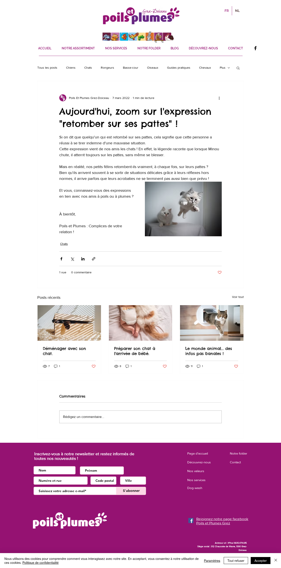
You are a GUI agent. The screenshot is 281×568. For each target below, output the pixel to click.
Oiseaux (152, 67)
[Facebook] (255, 48)
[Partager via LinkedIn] (83, 259)
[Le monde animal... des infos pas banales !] (211, 323)
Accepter (260, 560)
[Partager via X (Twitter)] (72, 259)
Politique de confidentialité (40, 562)
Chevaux (205, 67)
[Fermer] (275, 560)
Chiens (71, 67)
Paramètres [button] (212, 560)
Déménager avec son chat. (64, 351)
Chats (88, 67)
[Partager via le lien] (94, 259)
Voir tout (238, 297)
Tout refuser (235, 560)
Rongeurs (107, 67)
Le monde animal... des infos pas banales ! (208, 351)
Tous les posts (47, 67)
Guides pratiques (178, 67)
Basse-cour (130, 67)
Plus (222, 67)
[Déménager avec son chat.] (69, 323)
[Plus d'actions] (219, 97)
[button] (238, 68)
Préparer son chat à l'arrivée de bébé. (134, 351)
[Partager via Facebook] (61, 259)
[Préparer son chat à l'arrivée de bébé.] (140, 323)
